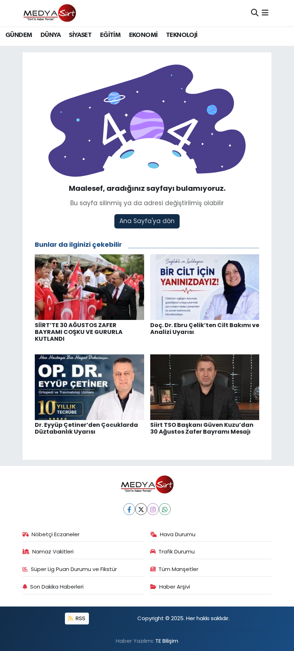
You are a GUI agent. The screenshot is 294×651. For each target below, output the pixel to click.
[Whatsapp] (165, 509)
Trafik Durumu (176, 551)
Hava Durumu (177, 534)
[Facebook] (129, 509)
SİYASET (80, 35)
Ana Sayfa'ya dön (147, 221)
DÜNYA (51, 35)
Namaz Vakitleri (53, 551)
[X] (141, 509)
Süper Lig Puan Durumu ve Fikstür (74, 569)
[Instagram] (153, 509)
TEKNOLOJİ (182, 35)
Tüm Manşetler (178, 569)
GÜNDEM (18, 35)
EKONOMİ (143, 35)
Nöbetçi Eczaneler (56, 534)
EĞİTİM (110, 35)
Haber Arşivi (174, 586)
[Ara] (255, 13)
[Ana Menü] (265, 13)
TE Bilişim (166, 641)
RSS (79, 618)
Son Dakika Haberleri (57, 586)
